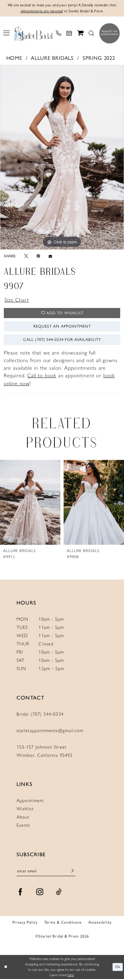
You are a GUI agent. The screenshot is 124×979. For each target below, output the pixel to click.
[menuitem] (7, 33)
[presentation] (43, 502)
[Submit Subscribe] (72, 871)
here (70, 975)
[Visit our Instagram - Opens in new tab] (40, 892)
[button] (7, 33)
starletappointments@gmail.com (50, 730)
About (23, 817)
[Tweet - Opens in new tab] (26, 256)
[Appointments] (69, 33)
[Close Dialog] (5, 967)
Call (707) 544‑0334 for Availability (62, 339)
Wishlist (25, 809)
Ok (117, 966)
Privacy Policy (25, 922)
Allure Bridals (52, 58)
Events (23, 825)
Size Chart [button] (16, 300)
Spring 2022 (99, 58)
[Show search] (91, 33)
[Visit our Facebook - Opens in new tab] (20, 892)
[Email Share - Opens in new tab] (50, 256)
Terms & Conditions (63, 922)
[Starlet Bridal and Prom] (33, 33)
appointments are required (42, 11)
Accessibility (100, 922)
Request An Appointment (62, 326)
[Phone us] (58, 33)
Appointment (30, 800)
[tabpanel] (62, 157)
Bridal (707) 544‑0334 (40, 714)
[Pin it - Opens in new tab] (38, 256)
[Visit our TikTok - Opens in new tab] (59, 892)
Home (14, 58)
